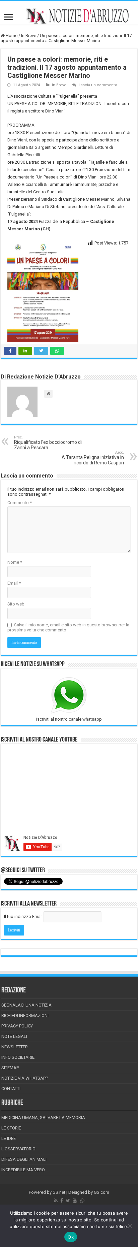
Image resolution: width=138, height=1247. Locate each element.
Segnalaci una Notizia (26, 1005)
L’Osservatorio (18, 1148)
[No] (129, 1225)
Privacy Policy (17, 1025)
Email (14, 583)
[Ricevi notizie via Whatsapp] (82, 1200)
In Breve (28, 35)
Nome (14, 562)
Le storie (11, 1127)
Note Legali (14, 1036)
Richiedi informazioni (25, 1015)
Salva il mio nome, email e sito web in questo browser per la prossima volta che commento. (68, 627)
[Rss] (55, 1200)
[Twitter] (68, 1200)
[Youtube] (74, 1200)
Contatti (10, 1088)
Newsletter (14, 1046)
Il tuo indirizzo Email (23, 916)
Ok (71, 1237)
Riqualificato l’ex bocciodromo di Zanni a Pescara (48, 442)
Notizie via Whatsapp (24, 1078)
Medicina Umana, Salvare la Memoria (43, 1117)
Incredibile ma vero (23, 1169)
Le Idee (8, 1138)
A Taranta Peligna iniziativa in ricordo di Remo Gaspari (93, 457)
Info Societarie (17, 1057)
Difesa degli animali (24, 1159)
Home (11, 35)
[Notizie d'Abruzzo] (69, 16)
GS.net (59, 1192)
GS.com (101, 1192)
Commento (19, 502)
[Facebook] (62, 1200)
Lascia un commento (98, 85)
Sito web (15, 603)
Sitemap (10, 1067)
